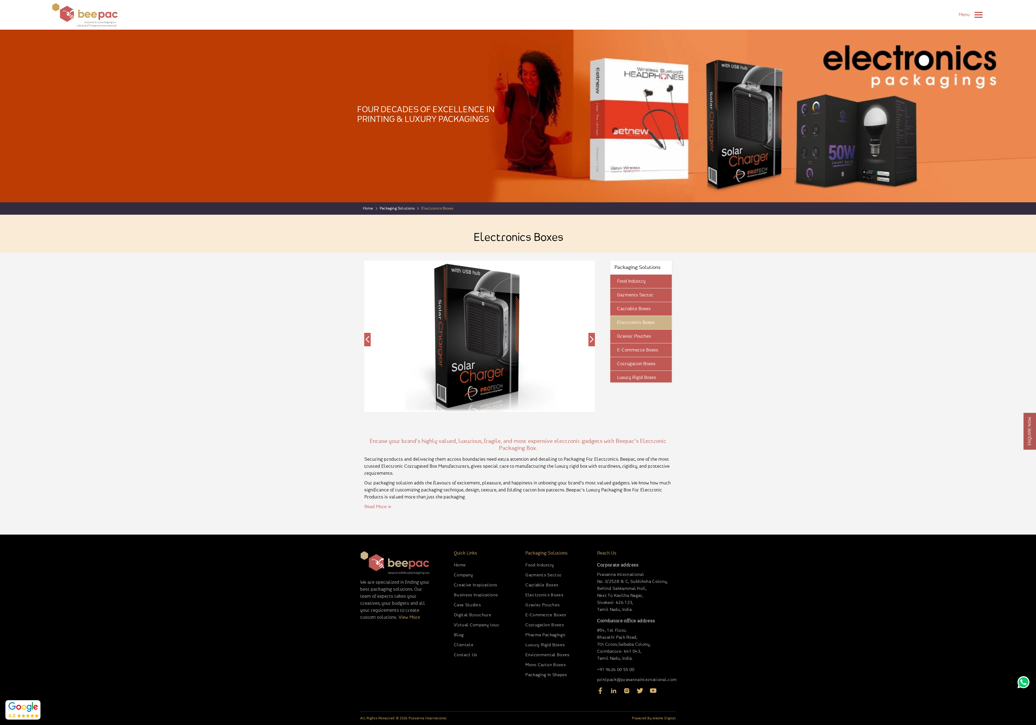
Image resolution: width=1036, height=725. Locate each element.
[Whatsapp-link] (1023, 683)
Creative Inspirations (475, 585)
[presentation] (367, 339)
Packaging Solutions (397, 208)
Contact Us (465, 655)
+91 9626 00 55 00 (616, 670)
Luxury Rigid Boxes (636, 377)
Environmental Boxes (547, 655)
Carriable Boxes (634, 308)
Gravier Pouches (634, 336)
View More (409, 617)
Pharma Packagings (545, 635)
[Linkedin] (613, 692)
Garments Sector (635, 295)
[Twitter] (640, 692)
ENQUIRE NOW (1030, 431)
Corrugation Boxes (636, 363)
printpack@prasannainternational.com (637, 680)
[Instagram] (626, 692)
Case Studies (467, 605)
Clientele (463, 645)
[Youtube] (653, 692)
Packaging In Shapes (546, 675)
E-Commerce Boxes (637, 350)
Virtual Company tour (476, 625)
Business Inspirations (476, 595)
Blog (459, 635)
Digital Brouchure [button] (472, 615)
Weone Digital (664, 718)
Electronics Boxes (636, 322)
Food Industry (631, 281)
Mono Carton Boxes (545, 665)
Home (460, 565)
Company (463, 575)
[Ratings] (22, 710)
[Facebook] (600, 692)
